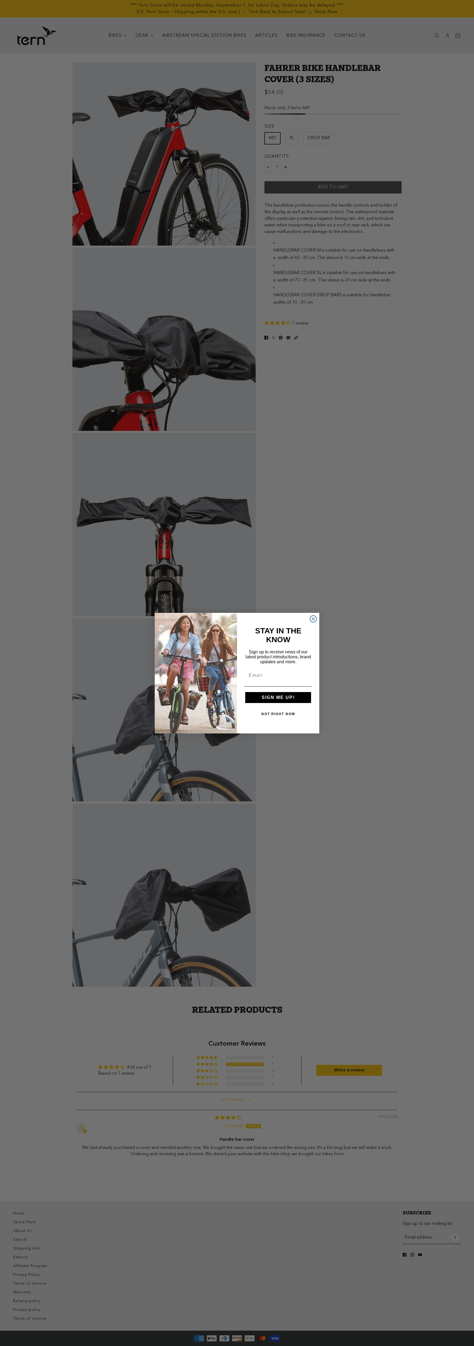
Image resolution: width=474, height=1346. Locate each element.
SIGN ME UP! (278, 697)
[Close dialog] (313, 619)
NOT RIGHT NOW (278, 714)
